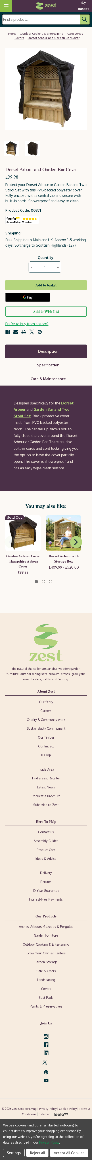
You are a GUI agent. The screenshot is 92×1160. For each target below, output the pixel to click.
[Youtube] (46, 1080)
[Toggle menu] (6, 6)
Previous (10, 542)
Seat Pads (46, 997)
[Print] (23, 332)
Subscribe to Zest (46, 805)
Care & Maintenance (48, 379)
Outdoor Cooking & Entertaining (46, 944)
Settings (14, 1152)
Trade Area (46, 769)
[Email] (15, 332)
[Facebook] (7, 332)
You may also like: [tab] (46, 506)
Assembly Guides (46, 841)
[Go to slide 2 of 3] (43, 581)
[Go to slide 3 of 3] (50, 581)
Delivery (46, 873)
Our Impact (46, 746)
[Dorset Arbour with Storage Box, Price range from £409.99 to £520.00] (63, 533)
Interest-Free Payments (46, 899)
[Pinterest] (40, 332)
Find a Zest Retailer (46, 778)
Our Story (46, 702)
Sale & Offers (46, 971)
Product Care (46, 850)
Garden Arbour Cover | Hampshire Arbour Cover (23, 561)
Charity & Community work (46, 720)
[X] (31, 332)
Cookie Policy (68, 1108)
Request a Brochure (46, 796)
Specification (48, 365)
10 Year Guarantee (46, 890)
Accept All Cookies (69, 1152)
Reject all (37, 1152)
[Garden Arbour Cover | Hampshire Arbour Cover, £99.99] (23, 533)
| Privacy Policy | (48, 1108)
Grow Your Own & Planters (46, 953)
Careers (46, 711)
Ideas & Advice (46, 858)
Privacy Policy (49, 1142)
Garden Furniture (46, 935)
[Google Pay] (27, 297)
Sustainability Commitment (46, 728)
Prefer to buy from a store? (26, 324)
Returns (46, 882)
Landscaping (46, 980)
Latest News (46, 787)
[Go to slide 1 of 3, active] (36, 581)
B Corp (46, 755)
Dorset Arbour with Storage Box (64, 559)
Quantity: (46, 257)
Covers (46, 989)
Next (76, 542)
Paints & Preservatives (46, 1006)
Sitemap (45, 1114)
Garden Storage (46, 962)
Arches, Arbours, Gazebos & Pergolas (46, 926)
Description (48, 351)
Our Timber (46, 737)
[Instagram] (46, 1036)
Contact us (46, 832)
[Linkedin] (46, 1053)
